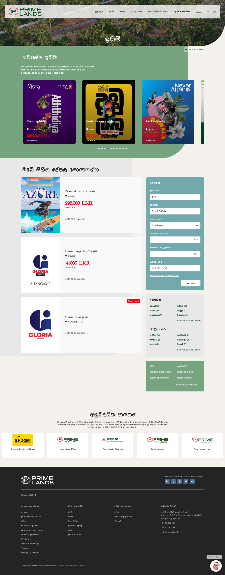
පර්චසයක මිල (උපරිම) (160, 248)
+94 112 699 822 (168, 523)
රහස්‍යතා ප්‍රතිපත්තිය (30, 535)
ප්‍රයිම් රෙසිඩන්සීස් (182, 12)
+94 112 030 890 (168, 528)
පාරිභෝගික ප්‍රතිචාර (30, 526)
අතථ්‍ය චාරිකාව (74, 535)
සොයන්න (190, 283)
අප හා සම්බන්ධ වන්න (158, 12)
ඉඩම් (111, 12)
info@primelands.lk (170, 532)
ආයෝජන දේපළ (75, 526)
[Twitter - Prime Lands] (173, 481)
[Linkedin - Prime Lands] (167, 481)
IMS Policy (26, 539)
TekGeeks (83, 565)
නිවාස (122, 12)
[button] (99, 148)
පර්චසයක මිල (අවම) (159, 233)
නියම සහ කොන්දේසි (30, 544)
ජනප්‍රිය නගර (155, 219)
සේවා (70, 530)
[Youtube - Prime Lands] (192, 481)
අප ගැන (24, 512)
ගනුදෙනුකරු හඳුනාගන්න (32, 530)
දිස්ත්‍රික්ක (154, 205)
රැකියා (24, 521)
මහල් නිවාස (136, 12)
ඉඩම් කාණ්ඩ (155, 191)
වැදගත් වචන (156, 262)
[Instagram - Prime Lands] (179, 481)
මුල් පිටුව (99, 12)
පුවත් (116, 512)
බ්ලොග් (117, 521)
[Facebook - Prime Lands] (185, 481)
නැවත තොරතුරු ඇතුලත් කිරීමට (164, 276)
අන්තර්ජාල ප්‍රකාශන (123, 517)
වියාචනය (25, 548)
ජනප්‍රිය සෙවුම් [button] (27, 495)
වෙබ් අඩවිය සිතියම (30, 553)
